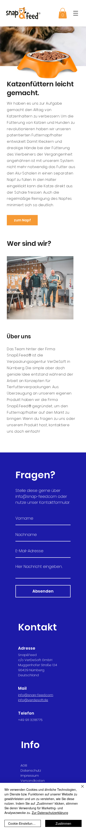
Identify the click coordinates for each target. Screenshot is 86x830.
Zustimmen (63, 823)
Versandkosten (33, 780)
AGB (24, 765)
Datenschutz (31, 770)
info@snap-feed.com (36, 496)
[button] (75, 13)
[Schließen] (80, 789)
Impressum (30, 775)
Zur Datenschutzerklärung (50, 812)
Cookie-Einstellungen (23, 823)
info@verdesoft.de (33, 700)
